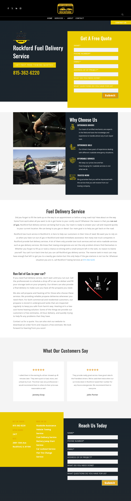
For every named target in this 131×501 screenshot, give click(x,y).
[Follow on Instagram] (20, 8)
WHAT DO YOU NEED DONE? (87, 78)
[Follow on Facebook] (8, 8)
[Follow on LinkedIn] (16, 8)
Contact (80, 18)
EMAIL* (77, 61)
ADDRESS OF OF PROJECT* (86, 70)
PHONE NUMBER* (82, 53)
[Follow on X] (12, 8)
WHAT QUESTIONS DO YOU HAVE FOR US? (93, 86)
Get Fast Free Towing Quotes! (34, 65)
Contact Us (120, 23)
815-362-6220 (89, 260)
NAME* (77, 45)
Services (59, 18)
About (70, 18)
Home (49, 18)
